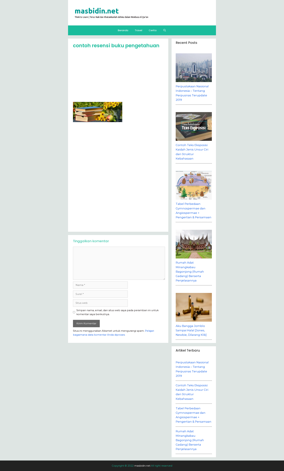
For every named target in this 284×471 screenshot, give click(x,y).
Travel (138, 30)
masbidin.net (97, 11)
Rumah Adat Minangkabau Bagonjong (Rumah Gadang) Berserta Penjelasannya (190, 440)
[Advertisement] (119, 76)
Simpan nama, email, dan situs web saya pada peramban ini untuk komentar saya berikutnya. (117, 312)
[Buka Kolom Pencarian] (164, 30)
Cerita (152, 30)
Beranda (123, 30)
